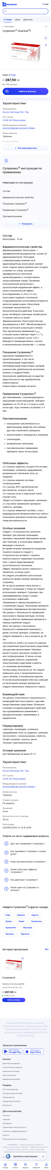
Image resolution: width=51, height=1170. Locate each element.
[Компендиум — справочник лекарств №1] (10, 4)
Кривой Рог (11, 927)
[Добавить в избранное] (45, 38)
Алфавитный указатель (12, 1101)
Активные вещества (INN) (12, 1093)
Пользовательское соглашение (15, 1139)
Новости (6, 1135)
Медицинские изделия (11, 1079)
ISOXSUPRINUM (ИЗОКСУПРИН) (19, 128)
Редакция (6, 1119)
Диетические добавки (11, 1063)
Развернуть (27, 224)
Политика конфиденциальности (15, 1131)
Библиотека (7, 1105)
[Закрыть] (43, 1156)
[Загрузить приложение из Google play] (12, 1051)
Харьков (21, 915)
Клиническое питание (11, 1071)
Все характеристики (27, 148)
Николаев (27, 927)
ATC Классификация (10, 1089)
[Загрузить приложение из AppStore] (34, 1051)
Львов (21, 921)
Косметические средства (12, 1067)
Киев (8, 915)
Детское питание (9, 1075)
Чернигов (25, 934)
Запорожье (36, 921)
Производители (9, 1097)
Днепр (9, 921)
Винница (10, 934)
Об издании (7, 1123)
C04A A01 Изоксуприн (14, 120)
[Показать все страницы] (46, 26)
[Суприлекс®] (13, 965)
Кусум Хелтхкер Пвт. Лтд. (16, 112)
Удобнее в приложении (25, 1156)
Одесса (35, 915)
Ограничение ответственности (14, 1127)
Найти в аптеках (27, 91)
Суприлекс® (8, 977)
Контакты (6, 1115)
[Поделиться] (45, 45)
